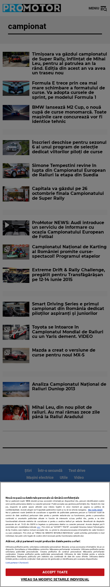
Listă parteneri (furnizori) (17, 563)
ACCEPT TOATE (55, 572)
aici (38, 527)
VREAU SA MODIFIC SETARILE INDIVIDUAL (55, 579)
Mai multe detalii (95, 510)
